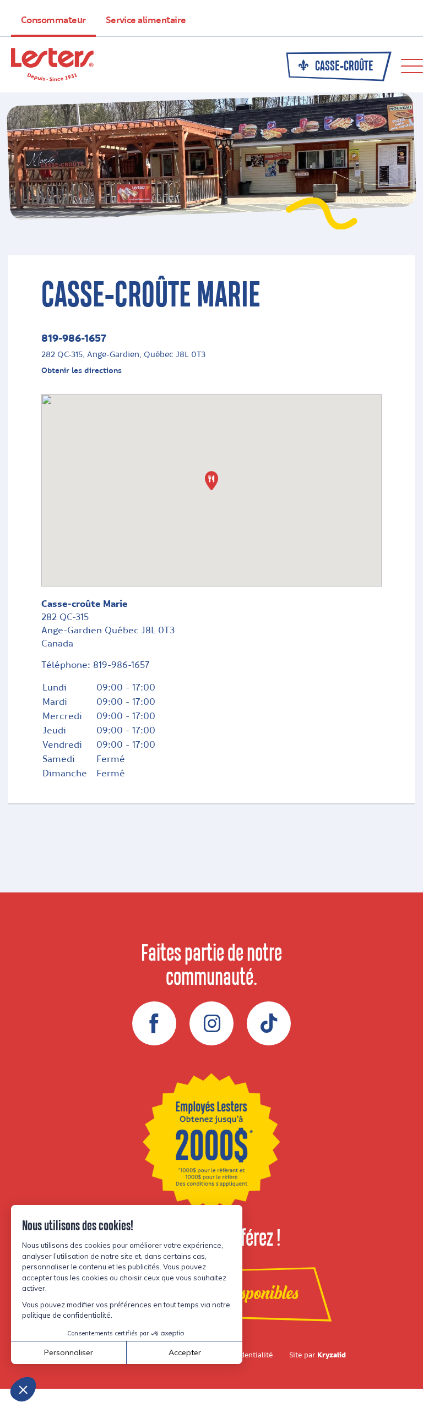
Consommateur (53, 20)
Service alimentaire (146, 20)
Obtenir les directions (81, 370)
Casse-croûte (343, 67)
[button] (211, 481)
